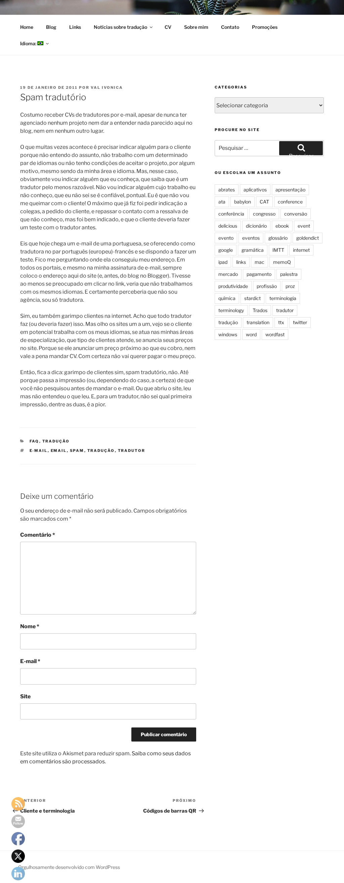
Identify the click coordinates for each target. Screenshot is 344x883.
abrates (226, 189)
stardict (252, 298)
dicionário (256, 226)
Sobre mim (196, 27)
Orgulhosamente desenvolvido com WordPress (69, 867)
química (226, 298)
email (59, 450)
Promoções (264, 27)
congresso (264, 214)
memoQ (282, 262)
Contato (230, 27)
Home (26, 27)
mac (259, 262)
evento (225, 238)
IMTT (278, 250)
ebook (282, 226)
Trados (260, 310)
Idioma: (28, 43)
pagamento (259, 274)
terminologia (282, 298)
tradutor (131, 450)
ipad (222, 262)
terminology (231, 310)
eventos (251, 238)
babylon (242, 201)
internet (301, 250)
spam (77, 450)
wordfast (275, 334)
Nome (29, 626)
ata (221, 201)
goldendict (307, 238)
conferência (231, 214)
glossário (278, 238)
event (304, 226)
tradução (56, 441)
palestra (289, 274)
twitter (300, 322)
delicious (227, 226)
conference (290, 201)
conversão (295, 214)
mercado (228, 274)
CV (168, 27)
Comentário (37, 535)
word (251, 334)
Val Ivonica (107, 87)
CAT (264, 201)
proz (290, 286)
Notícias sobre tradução (120, 27)
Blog (51, 27)
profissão (267, 286)
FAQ (34, 441)
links (241, 262)
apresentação (290, 189)
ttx (281, 322)
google (225, 250)
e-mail (39, 450)
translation (258, 322)
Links (75, 27)
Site (25, 696)
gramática (253, 250)
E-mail (30, 661)
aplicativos (255, 189)
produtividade (233, 286)
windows (227, 334)
